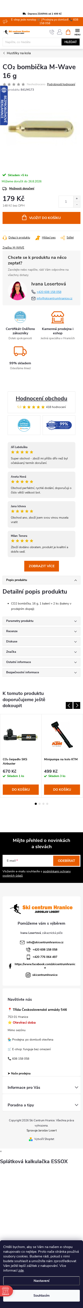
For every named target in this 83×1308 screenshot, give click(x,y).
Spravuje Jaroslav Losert (42, 1130)
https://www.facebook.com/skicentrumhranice (45, 966)
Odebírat (66, 860)
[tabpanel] (21, 755)
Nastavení (41, 1280)
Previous (69, 705)
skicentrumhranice (44, 975)
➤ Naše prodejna (19, 1073)
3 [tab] (43, 804)
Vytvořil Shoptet (44, 1139)
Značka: (13, 248)
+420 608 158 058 (49, 292)
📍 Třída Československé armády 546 (37, 1010)
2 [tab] (40, 804)
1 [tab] (36, 804)
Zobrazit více (41, 566)
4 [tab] (47, 804)
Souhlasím (41, 1295)
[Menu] (77, 32)
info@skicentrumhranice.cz (54, 298)
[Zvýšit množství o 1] (76, 199)
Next (76, 705)
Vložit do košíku (45, 218)
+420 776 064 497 (45, 957)
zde (21, 1270)
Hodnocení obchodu (41, 398)
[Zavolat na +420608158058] (51, 32)
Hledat (70, 42)
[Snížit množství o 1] (76, 204)
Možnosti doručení (21, 188)
